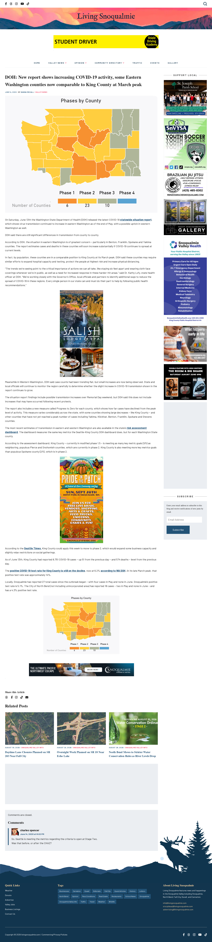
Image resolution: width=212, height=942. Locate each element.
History (132, 891)
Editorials (97, 891)
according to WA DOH (113, 570)
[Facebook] (12, 698)
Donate (8, 895)
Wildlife (112, 902)
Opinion (79, 63)
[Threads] (7, 698)
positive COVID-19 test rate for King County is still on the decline (47, 570)
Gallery (173, 63)
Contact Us (10, 914)
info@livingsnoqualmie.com (174, 903)
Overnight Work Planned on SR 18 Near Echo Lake (80, 754)
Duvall (87, 891)
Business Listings (12, 909)
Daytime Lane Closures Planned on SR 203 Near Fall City (27, 754)
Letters (142, 891)
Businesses (64, 891)
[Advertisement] (81, 784)
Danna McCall (27, 92)
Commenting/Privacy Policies (54, 934)
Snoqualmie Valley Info (32, 747)
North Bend (63, 896)
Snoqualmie (144, 896)
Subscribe (178, 529)
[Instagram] (17, 698)
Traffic (137, 63)
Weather (8, 890)
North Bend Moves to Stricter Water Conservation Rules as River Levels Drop (132, 754)
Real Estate (103, 896)
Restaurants (116, 896)
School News (130, 896)
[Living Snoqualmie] (106, 17)
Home (37, 63)
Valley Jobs (10, 904)
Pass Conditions (88, 896)
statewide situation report (136, 219)
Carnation (77, 891)
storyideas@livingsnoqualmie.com (178, 906)
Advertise (9, 900)
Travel (92, 902)
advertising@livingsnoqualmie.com (178, 909)
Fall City (108, 891)
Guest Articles (120, 891)
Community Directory (108, 63)
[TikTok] (22, 698)
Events (155, 63)
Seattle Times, (33, 548)
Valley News (56, 63)
